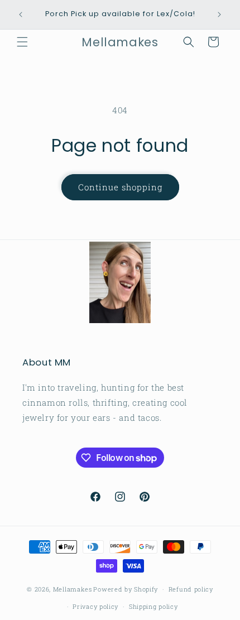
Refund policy (191, 589)
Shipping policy (153, 606)
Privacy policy (95, 606)
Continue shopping (120, 187)
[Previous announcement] (20, 14)
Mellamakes (72, 589)
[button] (22, 42)
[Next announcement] (219, 14)
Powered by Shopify (125, 589)
